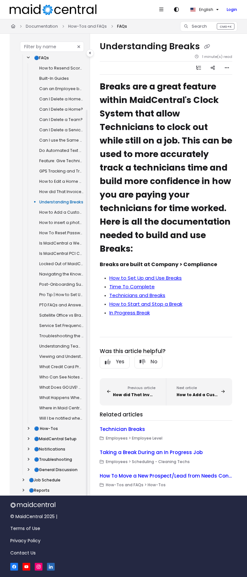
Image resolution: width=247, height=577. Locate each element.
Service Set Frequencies (61, 325)
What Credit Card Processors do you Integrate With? (61, 366)
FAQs (122, 26)
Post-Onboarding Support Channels (61, 284)
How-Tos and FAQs (87, 26)
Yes (120, 361)
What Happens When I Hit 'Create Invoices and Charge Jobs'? (61, 397)
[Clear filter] (79, 47)
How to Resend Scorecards (61, 68)
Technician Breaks (122, 429)
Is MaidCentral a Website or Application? (61, 243)
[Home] (53, 9)
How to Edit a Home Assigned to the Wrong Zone (61, 181)
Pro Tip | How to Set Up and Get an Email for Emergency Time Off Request (61, 294)
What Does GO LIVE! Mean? (61, 387)
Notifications (49, 449)
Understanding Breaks (61, 202)
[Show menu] (161, 10)
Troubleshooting (53, 459)
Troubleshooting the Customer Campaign (61, 336)
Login (232, 9)
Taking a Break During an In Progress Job (151, 452)
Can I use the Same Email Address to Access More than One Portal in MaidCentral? (61, 140)
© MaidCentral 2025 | (33, 516)
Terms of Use (25, 528)
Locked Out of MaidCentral (61, 263)
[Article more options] (227, 68)
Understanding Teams (61, 346)
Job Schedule (44, 480)
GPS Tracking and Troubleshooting (61, 171)
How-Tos (46, 428)
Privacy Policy (25, 540)
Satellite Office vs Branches (61, 315)
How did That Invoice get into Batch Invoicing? (61, 191)
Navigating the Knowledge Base (61, 274)
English (205, 9)
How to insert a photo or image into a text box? (61, 222)
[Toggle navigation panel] (90, 53)
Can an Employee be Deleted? (61, 88)
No (154, 361)
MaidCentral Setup (55, 439)
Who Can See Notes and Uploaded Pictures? (61, 377)
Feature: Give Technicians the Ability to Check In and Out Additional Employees (61, 160)
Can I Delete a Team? (61, 119)
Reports (39, 490)
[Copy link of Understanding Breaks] (207, 47)
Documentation (42, 26)
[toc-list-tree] (199, 68)
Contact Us (23, 553)
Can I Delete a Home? (61, 109)
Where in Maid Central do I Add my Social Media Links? (61, 408)
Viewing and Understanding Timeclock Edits (61, 356)
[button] (208, 26)
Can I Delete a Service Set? (61, 130)
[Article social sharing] (213, 68)
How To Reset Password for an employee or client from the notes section (61, 233)
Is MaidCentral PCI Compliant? (61, 253)
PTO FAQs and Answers (61, 305)
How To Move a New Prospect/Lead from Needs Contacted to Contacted (166, 475)
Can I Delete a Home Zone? (61, 99)
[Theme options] (176, 10)
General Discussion (56, 469)
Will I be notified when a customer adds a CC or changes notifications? (61, 418)
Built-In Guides (54, 78)
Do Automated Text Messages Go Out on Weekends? (61, 150)
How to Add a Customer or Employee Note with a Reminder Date (61, 212)
